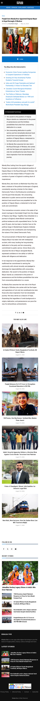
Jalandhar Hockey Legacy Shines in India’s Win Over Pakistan (19, 588)
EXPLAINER (22, 7)
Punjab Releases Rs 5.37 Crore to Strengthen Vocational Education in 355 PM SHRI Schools (25, 620)
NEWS (8, 7)
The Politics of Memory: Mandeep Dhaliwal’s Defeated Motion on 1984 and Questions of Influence (20, 96)
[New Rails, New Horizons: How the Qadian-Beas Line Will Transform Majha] (20, 506)
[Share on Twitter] (17, 312)
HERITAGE (30, 7)
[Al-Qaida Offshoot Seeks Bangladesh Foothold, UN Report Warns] (20, 335)
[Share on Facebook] (15, 312)
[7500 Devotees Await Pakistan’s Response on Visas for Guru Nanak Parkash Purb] (7, 596)
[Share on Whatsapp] (21, 312)
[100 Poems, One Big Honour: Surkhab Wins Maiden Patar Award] (20, 403)
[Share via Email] (23, 312)
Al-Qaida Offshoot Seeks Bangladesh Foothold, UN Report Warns (25, 603)
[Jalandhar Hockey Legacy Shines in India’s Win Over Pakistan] (20, 573)
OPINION (14, 7)
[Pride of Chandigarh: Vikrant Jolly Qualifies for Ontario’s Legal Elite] (20, 472)
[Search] (38, 3)
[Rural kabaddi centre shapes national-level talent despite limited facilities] (7, 612)
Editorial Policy (16, 692)
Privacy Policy (4, 692)
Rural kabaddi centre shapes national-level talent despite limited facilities (25, 611)
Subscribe (35, 692)
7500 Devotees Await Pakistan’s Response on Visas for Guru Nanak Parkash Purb (24, 596)
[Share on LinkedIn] (19, 312)
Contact (26, 692)
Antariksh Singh (13, 23)
